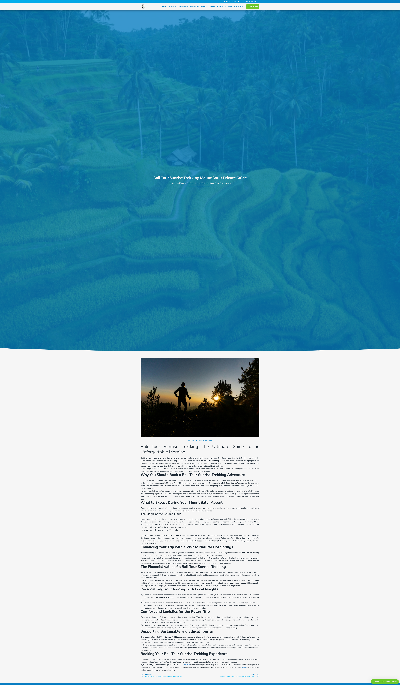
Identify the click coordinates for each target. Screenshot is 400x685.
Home (171, 183)
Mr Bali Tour (185, 665)
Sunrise (245, 667)
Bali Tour (180, 183)
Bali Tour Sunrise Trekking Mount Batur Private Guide (200, 178)
